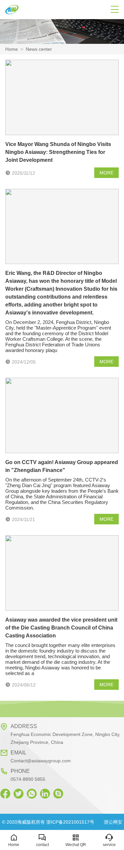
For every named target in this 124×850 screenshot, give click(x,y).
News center (39, 49)
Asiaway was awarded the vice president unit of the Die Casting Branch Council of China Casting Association (61, 627)
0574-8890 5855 (28, 779)
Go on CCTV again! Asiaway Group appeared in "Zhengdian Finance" (61, 466)
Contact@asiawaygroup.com (41, 760)
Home (11, 49)
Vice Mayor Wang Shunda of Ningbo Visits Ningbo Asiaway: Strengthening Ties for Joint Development (58, 152)
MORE (106, 172)
